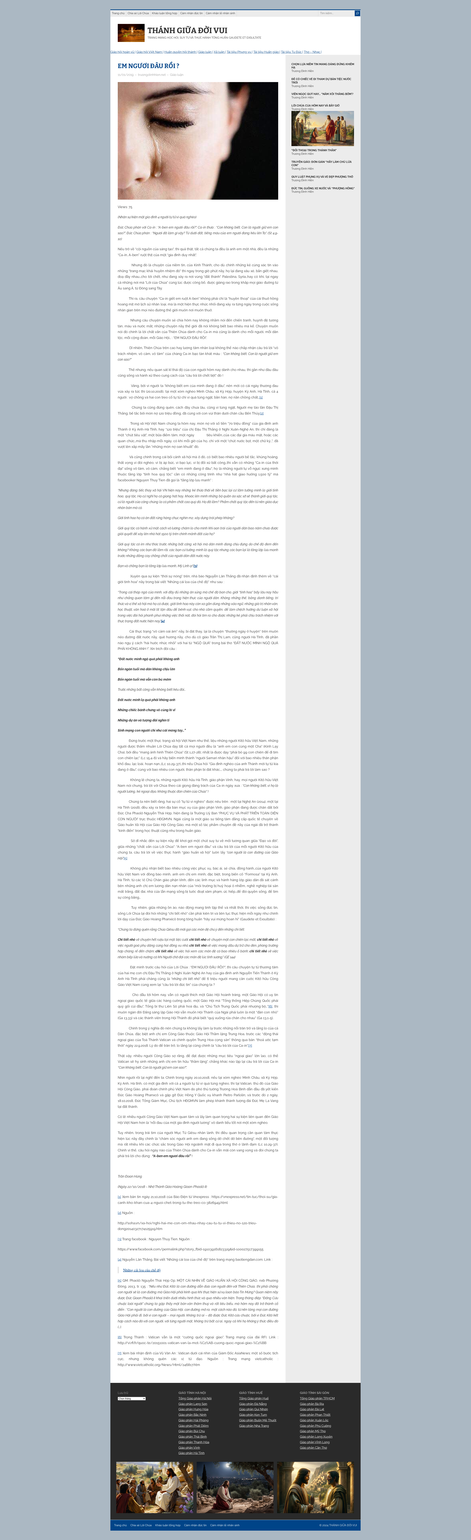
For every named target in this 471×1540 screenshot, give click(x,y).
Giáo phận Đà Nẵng (253, 1404)
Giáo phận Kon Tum (253, 1415)
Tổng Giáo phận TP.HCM (317, 1398)
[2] (262, 413)
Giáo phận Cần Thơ (313, 1447)
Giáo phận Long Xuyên (316, 1436)
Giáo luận (176, 75)
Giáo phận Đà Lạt (312, 1409)
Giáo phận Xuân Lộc (314, 1420)
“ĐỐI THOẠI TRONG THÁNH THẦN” (314, 150)
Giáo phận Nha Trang (254, 1426)
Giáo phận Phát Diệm (193, 1426)
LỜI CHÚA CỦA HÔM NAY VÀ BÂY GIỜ (315, 105)
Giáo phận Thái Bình (192, 1436)
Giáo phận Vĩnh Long (315, 1442)
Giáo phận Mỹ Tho (313, 1431)
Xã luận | (220, 52)
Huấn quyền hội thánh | (180, 52)
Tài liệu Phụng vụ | (240, 52)
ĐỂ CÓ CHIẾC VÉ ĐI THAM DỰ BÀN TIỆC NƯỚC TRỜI (321, 80)
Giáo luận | (205, 52)
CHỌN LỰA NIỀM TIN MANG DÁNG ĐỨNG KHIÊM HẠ (322, 66)
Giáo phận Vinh (189, 1447)
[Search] (357, 13)
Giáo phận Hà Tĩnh (191, 1453)
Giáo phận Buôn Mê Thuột (257, 1420)
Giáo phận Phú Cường (315, 1426)
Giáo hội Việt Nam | (150, 52)
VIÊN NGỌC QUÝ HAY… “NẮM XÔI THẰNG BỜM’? (322, 94)
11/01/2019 (126, 75)
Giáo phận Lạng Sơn (192, 1404)
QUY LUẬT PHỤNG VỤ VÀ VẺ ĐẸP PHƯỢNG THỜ (322, 176)
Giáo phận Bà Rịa (312, 1404)
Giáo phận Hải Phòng (193, 1420)
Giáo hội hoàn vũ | (123, 52)
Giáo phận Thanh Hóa (193, 1442)
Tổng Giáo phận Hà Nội (195, 1398)
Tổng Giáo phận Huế (254, 1398)
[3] (119, 1239)
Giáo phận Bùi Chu (191, 1431)
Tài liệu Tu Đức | (292, 52)
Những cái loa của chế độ (142, 1270)
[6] (270, 1006)
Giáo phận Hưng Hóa (193, 1409)
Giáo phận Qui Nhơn (253, 1409)
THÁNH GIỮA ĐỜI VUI (187, 30)
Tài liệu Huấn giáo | (266, 52)
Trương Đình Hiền (302, 153)
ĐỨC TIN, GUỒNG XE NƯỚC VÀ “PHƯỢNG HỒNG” (323, 188)
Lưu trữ (123, 1393)
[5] (125, 858)
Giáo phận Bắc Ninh (192, 1415)
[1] (261, 397)
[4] (119, 1259)
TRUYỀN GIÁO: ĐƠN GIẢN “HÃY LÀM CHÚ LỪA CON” (321, 163)
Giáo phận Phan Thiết (315, 1415)
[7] (250, 1045)
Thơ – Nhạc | (313, 52)
